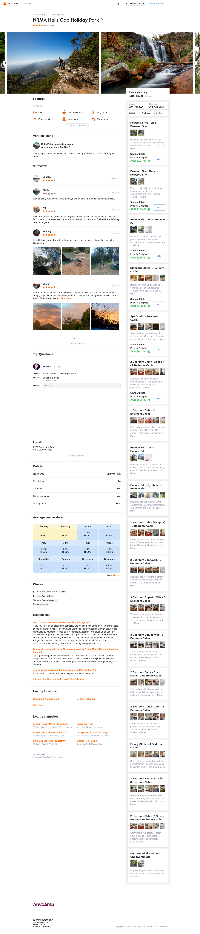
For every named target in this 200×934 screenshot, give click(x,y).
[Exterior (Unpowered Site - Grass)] (134, 863)
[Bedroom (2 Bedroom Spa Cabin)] (148, 569)
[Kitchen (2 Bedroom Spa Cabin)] (141, 569)
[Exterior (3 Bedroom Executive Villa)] (156, 788)
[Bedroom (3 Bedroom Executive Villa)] (141, 788)
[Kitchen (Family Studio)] (134, 754)
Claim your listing (135, 4)
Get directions (76, 456)
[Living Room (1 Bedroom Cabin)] (134, 420)
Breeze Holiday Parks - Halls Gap (50, 732)
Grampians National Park (46, 699)
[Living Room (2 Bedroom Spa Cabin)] (134, 569)
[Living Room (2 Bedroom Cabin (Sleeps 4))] (134, 371)
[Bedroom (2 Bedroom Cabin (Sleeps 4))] (156, 371)
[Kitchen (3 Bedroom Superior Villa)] (141, 607)
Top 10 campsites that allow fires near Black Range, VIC (61, 622)
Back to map (40, 15)
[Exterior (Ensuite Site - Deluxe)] (134, 457)
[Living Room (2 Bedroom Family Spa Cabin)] (134, 682)
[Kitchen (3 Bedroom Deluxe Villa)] (156, 644)
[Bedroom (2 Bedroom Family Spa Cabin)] (148, 682)
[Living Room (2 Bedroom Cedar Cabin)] (134, 716)
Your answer (48, 386)
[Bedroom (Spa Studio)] (141, 326)
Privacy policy (40, 924)
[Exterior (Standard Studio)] (163, 278)
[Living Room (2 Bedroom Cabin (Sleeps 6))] (134, 532)
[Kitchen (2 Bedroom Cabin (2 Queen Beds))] (156, 826)
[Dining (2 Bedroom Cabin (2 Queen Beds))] (134, 826)
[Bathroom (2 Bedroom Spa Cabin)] (163, 569)
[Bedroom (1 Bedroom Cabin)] (156, 420)
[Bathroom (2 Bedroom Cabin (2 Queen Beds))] (163, 826)
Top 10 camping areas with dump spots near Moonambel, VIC (64, 670)
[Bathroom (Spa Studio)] (163, 326)
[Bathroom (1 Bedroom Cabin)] (163, 420)
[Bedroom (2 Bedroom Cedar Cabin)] (148, 716)
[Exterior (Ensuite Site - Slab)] (134, 229)
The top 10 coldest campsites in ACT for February (58, 679)
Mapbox (38, 757)
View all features (77, 125)
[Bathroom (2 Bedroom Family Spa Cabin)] (163, 682)
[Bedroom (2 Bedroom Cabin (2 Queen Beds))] (148, 826)
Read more (66, 298)
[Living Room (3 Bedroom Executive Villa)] (134, 788)
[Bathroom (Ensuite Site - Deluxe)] (148, 457)
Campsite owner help (43, 920)
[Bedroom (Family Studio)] (148, 754)
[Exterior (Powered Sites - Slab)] (134, 132)
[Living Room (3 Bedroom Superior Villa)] (134, 607)
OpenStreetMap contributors (53, 757)
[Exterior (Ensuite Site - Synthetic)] (141, 495)
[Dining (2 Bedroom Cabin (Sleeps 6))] (148, 532)
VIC (47, 15)
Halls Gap (38, 705)
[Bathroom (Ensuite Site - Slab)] (148, 229)
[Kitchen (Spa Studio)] (148, 326)
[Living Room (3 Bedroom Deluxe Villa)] (134, 644)
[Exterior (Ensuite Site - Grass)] (134, 495)
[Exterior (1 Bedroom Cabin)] (141, 420)
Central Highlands (57, 15)
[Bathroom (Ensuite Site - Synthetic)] (148, 495)
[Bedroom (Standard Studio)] (141, 278)
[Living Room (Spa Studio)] (134, 326)
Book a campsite (156, 4)
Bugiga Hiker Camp (87, 741)
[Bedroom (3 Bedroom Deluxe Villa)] (163, 644)
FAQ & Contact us (41, 922)
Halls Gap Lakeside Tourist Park (49, 741)
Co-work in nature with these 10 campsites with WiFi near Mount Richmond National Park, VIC (76, 650)
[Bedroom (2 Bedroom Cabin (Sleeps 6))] (163, 532)
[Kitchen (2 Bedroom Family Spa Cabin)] (141, 682)
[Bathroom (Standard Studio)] (156, 278)
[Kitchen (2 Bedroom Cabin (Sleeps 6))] (156, 532)
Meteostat (117, 575)
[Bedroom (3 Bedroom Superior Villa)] (163, 607)
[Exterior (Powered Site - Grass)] (134, 181)
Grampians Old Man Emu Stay (92, 732)
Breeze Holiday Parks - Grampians (50, 724)
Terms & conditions (42, 927)
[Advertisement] (76, 416)
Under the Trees (85, 724)
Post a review (77, 344)
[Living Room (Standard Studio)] (134, 278)
